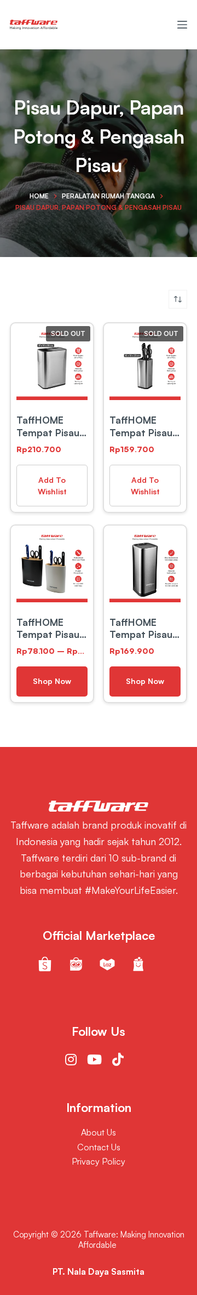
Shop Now (52, 681)
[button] (52, 485)
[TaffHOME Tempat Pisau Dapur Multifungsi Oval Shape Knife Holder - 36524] (52, 566)
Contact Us (98, 1147)
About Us (98, 1132)
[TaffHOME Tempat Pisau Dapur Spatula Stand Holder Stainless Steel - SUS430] (52, 364)
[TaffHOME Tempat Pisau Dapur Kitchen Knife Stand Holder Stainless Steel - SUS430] (145, 364)
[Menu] (182, 25)
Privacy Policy (98, 1161)
